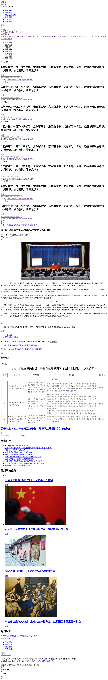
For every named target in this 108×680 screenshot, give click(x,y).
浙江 (10, 32)
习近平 (3, 636)
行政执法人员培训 (12, 337)
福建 (55, 36)
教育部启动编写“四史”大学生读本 (17, 465)
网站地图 (8, 647)
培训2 (9, 99)
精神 (13, 80)
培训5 (9, 159)
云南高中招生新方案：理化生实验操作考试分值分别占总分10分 (28, 448)
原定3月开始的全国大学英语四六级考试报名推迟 (23, 457)
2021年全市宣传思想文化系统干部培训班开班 (25, 349)
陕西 (91, 36)
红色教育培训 (11, 636)
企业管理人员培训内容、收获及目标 (18, 452)
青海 (10, 39)
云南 (21, 32)
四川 (14, 32)
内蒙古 (5, 39)
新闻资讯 (15, 225)
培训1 (9, 80)
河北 (99, 36)
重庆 (2, 32)
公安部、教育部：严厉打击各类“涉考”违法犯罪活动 (24, 463)
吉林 (63, 36)
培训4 (9, 139)
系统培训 (18, 80)
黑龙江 (67, 36)
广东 (21, 36)
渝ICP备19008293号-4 (45, 661)
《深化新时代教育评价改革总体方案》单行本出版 (23, 461)
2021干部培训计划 (23, 636)
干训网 (8, 225)
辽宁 (14, 36)
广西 (95, 36)
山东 (17, 36)
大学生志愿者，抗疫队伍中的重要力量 (19, 459)
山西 (103, 36)
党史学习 (34, 636)
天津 (87, 36)
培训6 (9, 179)
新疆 (48, 36)
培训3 (9, 119)
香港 (44, 36)
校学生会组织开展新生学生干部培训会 (22, 345)
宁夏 (36, 36)
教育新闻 (29, 225)
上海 (6, 32)
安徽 (52, 36)
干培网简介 (9, 642)
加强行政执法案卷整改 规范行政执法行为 (20, 454)
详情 (2, 75)
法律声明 (8, 644)
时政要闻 (22, 225)
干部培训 (8, 335)
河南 (72, 36)
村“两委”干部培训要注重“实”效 (16, 446)
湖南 (80, 36)
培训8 (9, 218)
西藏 (59, 36)
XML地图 (8, 649)
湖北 (76, 36)
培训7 (9, 199)
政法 (65, 295)
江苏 (40, 36)
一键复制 (53, 341)
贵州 (17, 32)
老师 (31, 80)
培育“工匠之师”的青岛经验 (15, 450)
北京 (84, 36)
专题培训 (25, 80)
